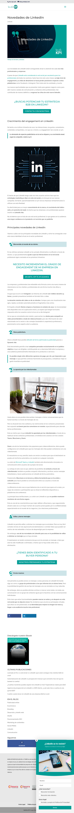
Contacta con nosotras (37, 111)
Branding (10, 709)
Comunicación (12, 732)
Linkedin (9, 21)
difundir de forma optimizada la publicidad (41, 340)
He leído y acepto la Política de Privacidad (55, 802)
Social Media (11, 726)
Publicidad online (13, 702)
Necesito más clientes (48, 795)
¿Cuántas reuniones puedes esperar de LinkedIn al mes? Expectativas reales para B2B (36, 685)
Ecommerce (11, 706)
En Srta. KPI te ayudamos (37, 277)
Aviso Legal (21, 804)
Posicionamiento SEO (14, 719)
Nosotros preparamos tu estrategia (37, 562)
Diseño (9, 716)
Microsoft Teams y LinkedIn (24, 462)
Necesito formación (48, 792)
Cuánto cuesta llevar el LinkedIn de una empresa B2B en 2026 (28, 694)
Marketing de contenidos (15, 722)
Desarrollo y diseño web (15, 712)
